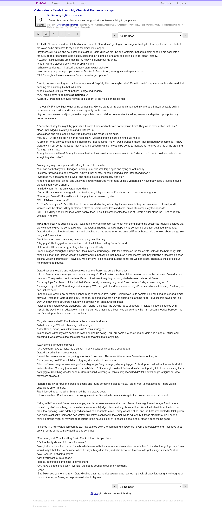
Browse (56, 3)
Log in (180, 3)
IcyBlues (67, 15)
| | (77, 34)
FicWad (41, 3)
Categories (41, 10)
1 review (77, 15)
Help (83, 3)
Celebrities (60, 10)
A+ (54, 34)
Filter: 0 (164, 3)
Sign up (95, 493)
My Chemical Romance (87, 10)
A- (38, 34)
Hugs (110, 10)
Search (70, 3)
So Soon (52, 15)
